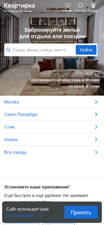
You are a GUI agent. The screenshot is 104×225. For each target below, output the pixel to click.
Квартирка (22, 7)
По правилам (19, 213)
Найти (86, 50)
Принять (81, 212)
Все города (15, 152)
